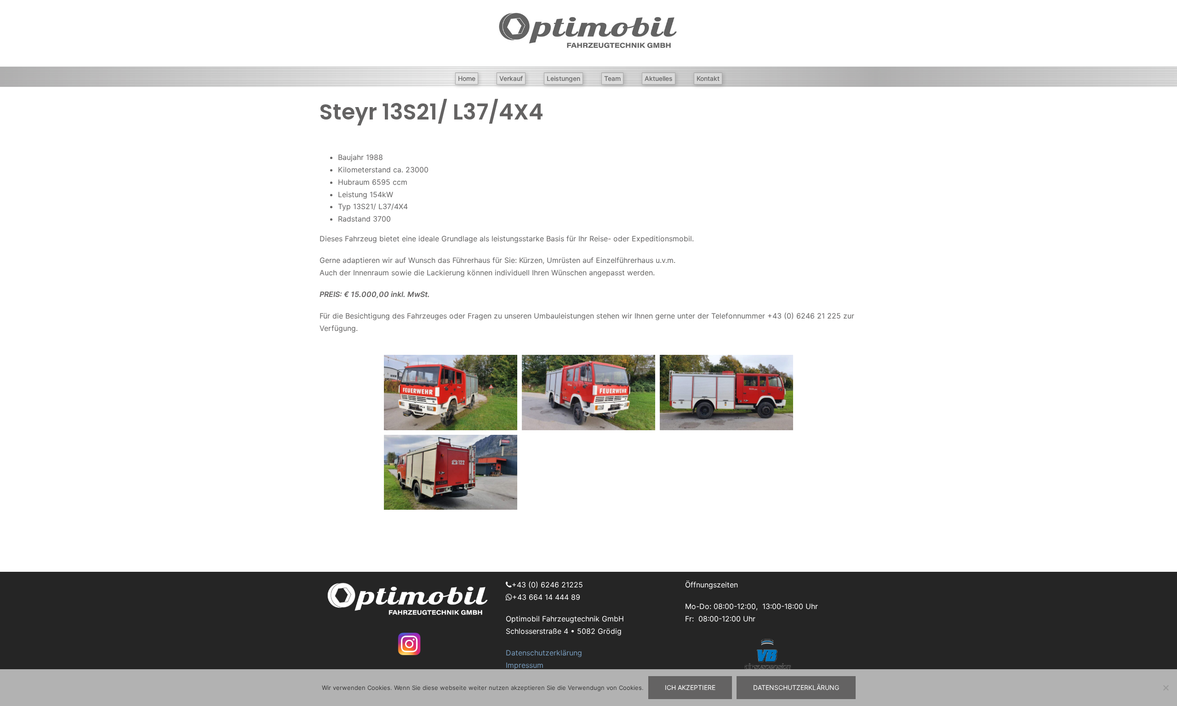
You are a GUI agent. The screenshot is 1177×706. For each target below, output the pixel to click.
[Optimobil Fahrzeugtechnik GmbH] (588, 32)
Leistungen (563, 78)
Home (466, 78)
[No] (1165, 687)
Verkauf (511, 78)
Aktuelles (659, 78)
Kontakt (708, 78)
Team (612, 78)
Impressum (524, 665)
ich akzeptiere (690, 687)
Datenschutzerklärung (544, 652)
